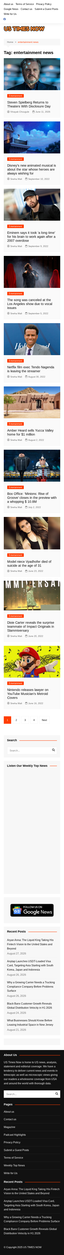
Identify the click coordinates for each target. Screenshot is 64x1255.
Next (44, 720)
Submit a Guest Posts (46, 9)
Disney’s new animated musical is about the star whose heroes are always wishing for (31, 169)
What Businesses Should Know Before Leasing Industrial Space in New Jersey (30, 1022)
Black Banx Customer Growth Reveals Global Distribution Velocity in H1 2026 (29, 1005)
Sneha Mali (16, 179)
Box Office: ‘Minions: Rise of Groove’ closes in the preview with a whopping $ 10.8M (32, 497)
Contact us (26, 9)
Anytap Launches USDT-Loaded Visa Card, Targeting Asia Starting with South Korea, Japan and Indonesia (30, 965)
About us (8, 4)
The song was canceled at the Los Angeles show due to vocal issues (29, 304)
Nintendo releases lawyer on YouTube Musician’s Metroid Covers (27, 694)
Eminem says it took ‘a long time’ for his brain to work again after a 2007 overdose (31, 236)
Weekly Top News (14, 1165)
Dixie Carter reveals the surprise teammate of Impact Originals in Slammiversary (30, 626)
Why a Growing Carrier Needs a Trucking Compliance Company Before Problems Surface (31, 986)
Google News (11, 9)
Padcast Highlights (15, 1134)
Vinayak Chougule (19, 111)
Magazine (9, 1127)
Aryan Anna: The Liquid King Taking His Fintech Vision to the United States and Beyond (30, 944)
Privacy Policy (44, 4)
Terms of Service (25, 4)
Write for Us (10, 14)
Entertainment (15, 96)
